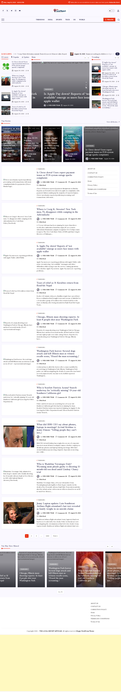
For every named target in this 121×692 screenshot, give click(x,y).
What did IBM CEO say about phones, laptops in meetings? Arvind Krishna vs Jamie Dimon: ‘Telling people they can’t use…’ (56, 428)
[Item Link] (5, 66)
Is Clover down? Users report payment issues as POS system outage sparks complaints (20, 64)
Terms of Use (92, 193)
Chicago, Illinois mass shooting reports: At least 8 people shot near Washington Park (110, 77)
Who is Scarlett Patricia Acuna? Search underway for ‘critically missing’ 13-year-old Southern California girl (110, 102)
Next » (55, 536)
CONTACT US (92, 173)
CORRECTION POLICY (96, 177)
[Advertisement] (60, 36)
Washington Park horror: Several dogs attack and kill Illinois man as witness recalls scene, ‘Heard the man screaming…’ (110, 91)
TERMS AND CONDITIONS (97, 189)
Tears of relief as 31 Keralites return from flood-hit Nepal (19, 108)
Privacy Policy (92, 185)
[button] (111, 10)
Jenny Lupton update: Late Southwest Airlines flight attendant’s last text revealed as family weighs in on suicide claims (58, 506)
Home (90, 181)
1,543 (47, 536)
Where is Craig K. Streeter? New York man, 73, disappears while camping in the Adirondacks (19, 79)
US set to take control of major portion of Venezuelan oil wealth (48, 54)
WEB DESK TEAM (44, 105)
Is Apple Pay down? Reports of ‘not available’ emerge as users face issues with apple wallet (19, 94)
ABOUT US (91, 169)
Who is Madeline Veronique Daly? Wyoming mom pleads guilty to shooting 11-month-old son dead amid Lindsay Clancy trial (58, 468)
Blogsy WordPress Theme (85, 631)
